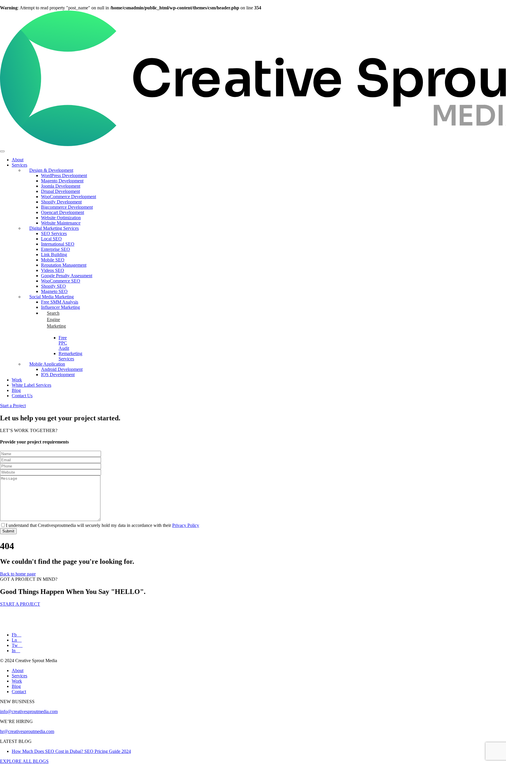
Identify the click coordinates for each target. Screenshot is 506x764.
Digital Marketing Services (54, 228)
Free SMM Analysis (59, 301)
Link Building (54, 254)
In (14, 650)
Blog (16, 390)
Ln (15, 640)
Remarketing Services (70, 356)
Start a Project (13, 405)
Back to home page (18, 573)
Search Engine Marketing (55, 319)
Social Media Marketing (51, 296)
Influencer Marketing (60, 307)
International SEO (57, 243)
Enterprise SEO (55, 249)
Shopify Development (61, 201)
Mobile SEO (52, 259)
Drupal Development (60, 191)
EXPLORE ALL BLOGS (24, 761)
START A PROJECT (20, 604)
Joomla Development (60, 186)
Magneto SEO (54, 291)
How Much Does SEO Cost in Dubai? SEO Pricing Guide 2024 (71, 751)
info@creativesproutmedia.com (29, 711)
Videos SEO (52, 270)
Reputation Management (63, 265)
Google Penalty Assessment (66, 275)
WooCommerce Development (68, 196)
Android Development (62, 369)
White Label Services (31, 385)
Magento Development (62, 180)
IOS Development (58, 374)
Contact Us (22, 395)
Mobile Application (47, 364)
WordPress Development (64, 175)
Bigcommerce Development (67, 207)
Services (19, 164)
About (17, 159)
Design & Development (51, 170)
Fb (15, 634)
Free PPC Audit (64, 343)
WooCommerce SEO (60, 280)
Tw (15, 645)
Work (17, 379)
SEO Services (54, 233)
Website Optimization (61, 217)
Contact (19, 691)
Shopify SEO (53, 286)
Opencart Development (62, 212)
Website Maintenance (61, 222)
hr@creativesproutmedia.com (27, 731)
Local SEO (51, 238)
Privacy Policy (185, 525)
